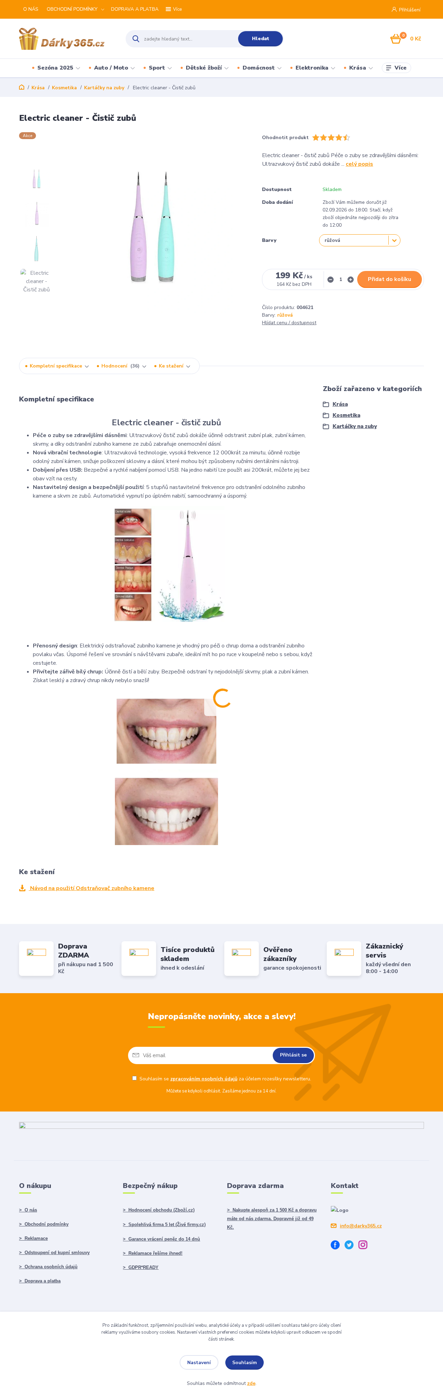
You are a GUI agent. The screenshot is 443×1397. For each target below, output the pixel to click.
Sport (157, 68)
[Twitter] (352, 1246)
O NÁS (30, 9)
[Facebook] (338, 1246)
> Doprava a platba (40, 1280)
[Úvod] (66, 39)
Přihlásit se (293, 1055)
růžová (285, 315)
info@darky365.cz (361, 1226)
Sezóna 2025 (55, 68)
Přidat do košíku (389, 279)
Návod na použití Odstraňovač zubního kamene (91, 888)
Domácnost (259, 68)
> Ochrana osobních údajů (48, 1266)
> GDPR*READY (141, 1267)
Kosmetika (64, 87)
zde (251, 1383)
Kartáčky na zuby (104, 87)
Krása (357, 68)
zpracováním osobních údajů (203, 1079)
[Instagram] (365, 1246)
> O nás (28, 1210)
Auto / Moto (111, 68)
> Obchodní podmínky (44, 1224)
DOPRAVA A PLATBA (135, 9)
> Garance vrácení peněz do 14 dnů (161, 1239)
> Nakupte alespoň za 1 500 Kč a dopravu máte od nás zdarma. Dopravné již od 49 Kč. (272, 1218)
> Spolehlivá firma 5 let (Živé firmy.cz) (164, 1224)
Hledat (260, 38)
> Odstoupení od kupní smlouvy (54, 1252)
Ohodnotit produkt (285, 137)
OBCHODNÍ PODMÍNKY (72, 9)
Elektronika (312, 68)
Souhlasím (244, 1362)
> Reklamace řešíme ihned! (152, 1253)
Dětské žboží (204, 68)
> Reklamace (33, 1238)
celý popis (359, 164)
